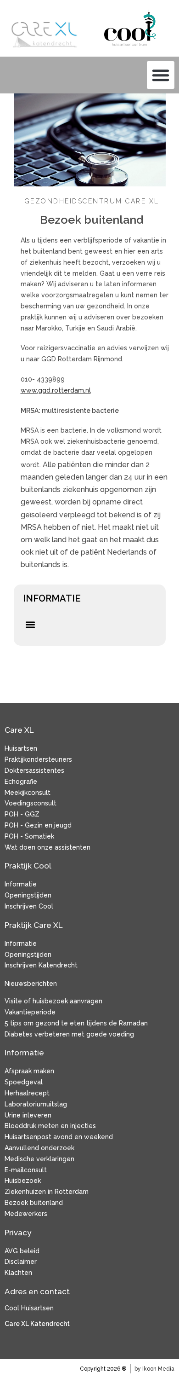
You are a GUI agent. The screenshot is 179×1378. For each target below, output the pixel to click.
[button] (160, 75)
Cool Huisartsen (29, 1308)
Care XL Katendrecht (37, 1323)
